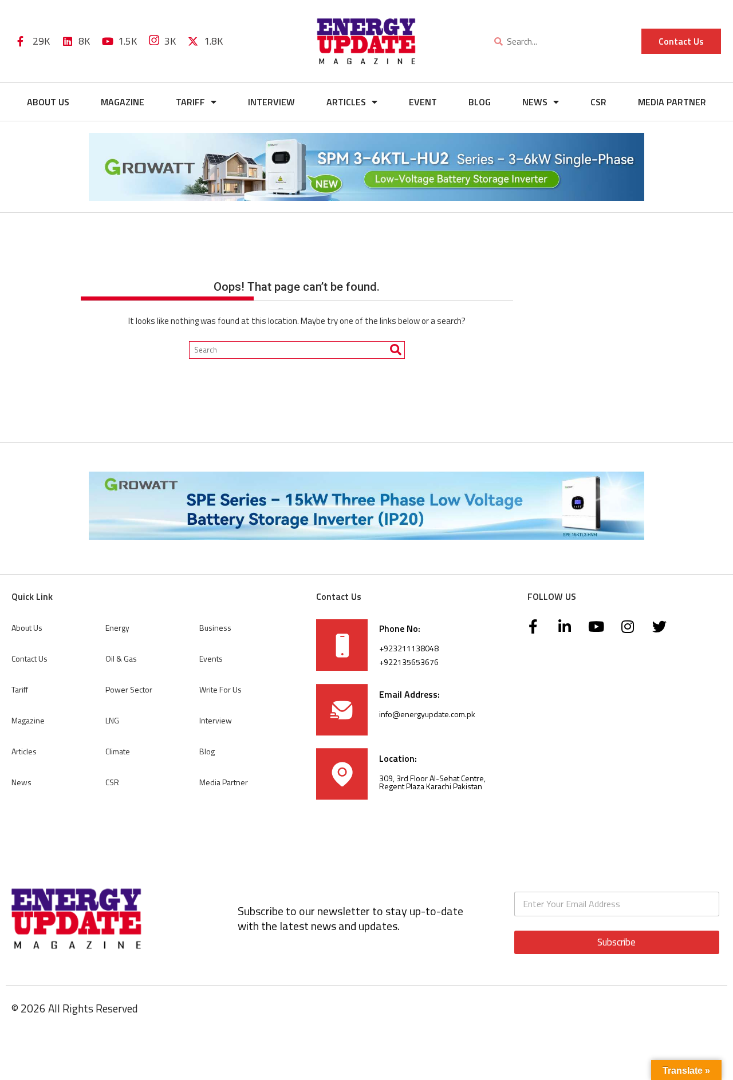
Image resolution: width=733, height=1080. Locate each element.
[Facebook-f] (533, 626)
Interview (271, 102)
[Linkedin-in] (564, 626)
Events (211, 658)
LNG (112, 720)
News (534, 102)
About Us (48, 102)
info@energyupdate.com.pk (427, 714)
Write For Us (220, 689)
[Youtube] (596, 626)
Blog (479, 102)
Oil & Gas (121, 658)
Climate (117, 751)
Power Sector (128, 689)
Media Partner (672, 102)
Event (423, 102)
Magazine (122, 102)
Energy (117, 628)
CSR (598, 102)
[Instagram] (627, 626)
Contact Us (29, 658)
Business (215, 628)
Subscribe (616, 942)
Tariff (190, 102)
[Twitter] (659, 626)
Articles (346, 102)
